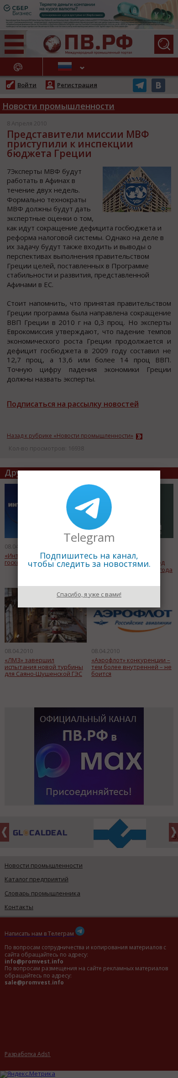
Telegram (89, 537)
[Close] (160, 470)
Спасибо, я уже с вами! (89, 594)
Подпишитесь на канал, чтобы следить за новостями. (89, 559)
